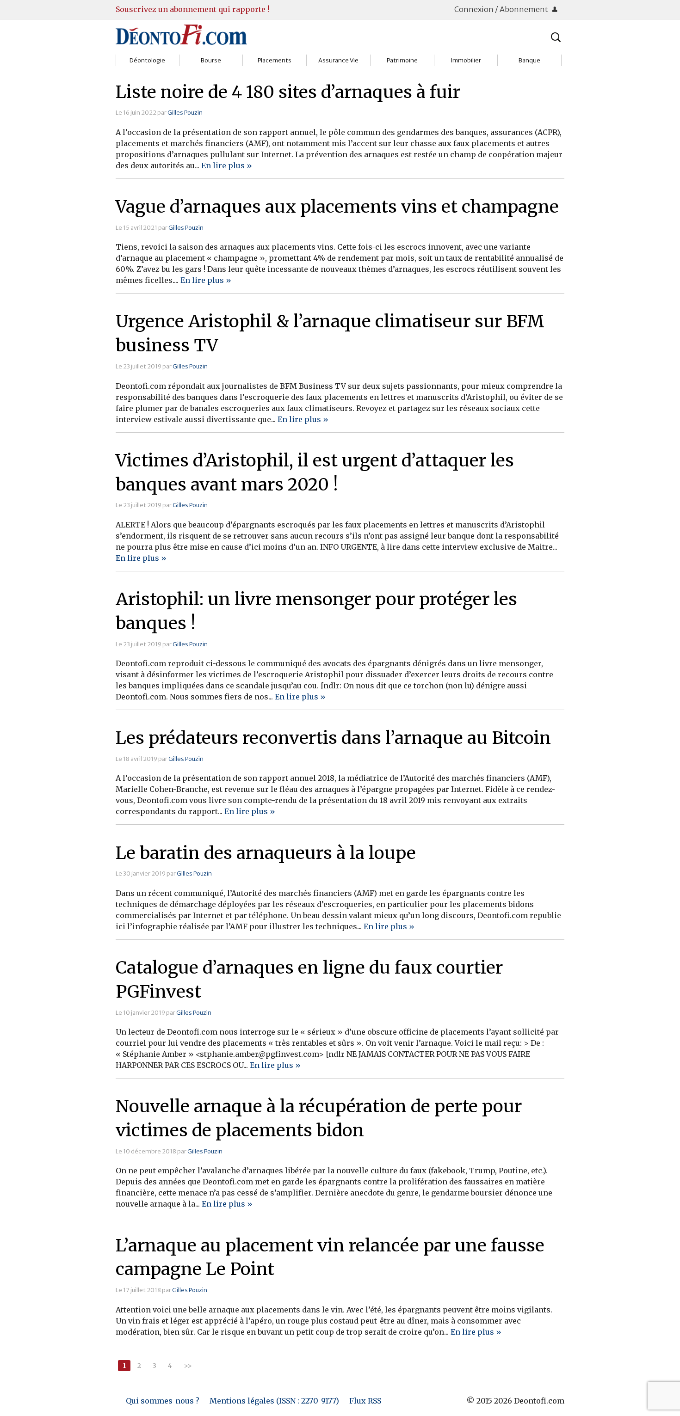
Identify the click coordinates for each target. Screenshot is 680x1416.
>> (188, 1365)
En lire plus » (226, 165)
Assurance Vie (338, 60)
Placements (274, 60)
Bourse (211, 60)
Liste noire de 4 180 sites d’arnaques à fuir (288, 92)
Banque (529, 60)
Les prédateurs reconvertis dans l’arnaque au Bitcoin (333, 737)
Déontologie (147, 60)
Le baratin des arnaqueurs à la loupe (266, 853)
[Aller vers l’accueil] (181, 34)
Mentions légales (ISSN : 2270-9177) (274, 1400)
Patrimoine (402, 60)
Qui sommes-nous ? (162, 1400)
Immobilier (466, 60)
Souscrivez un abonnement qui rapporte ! (192, 9)
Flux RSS (365, 1400)
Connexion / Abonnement (502, 9)
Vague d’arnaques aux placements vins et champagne (337, 206)
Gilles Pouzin (185, 112)
